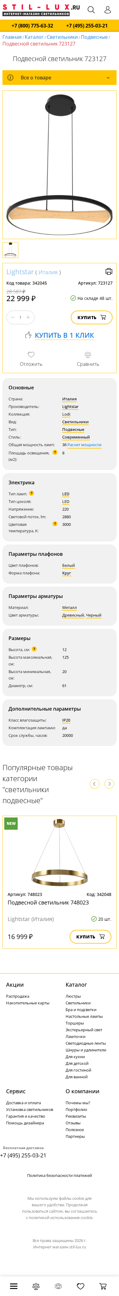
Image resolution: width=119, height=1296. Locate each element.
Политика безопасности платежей (59, 1175)
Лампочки (75, 1036)
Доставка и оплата (23, 1102)
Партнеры (75, 1136)
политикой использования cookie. (61, 1217)
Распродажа (17, 996)
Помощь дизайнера (25, 1123)
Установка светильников (29, 1109)
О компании (82, 1091)
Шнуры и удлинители (86, 1050)
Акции (15, 984)
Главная (12, 37)
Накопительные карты (27, 1003)
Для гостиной (78, 1070)
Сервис (16, 1091)
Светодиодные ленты (86, 1043)
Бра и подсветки (81, 1009)
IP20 (66, 720)
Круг (66, 573)
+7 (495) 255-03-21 (87, 26)
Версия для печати (109, 271)
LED (65, 494)
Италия (48, 272)
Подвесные (94, 37)
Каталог (34, 37)
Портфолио (76, 1109)
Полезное (75, 1129)
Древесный (73, 615)
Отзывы (73, 1123)
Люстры (73, 996)
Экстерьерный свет (84, 1029)
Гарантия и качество (25, 1116)
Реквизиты (76, 1116)
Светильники (62, 37)
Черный (94, 615)
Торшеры (75, 1023)
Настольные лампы (84, 1016)
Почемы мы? (78, 1102)
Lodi (66, 414)
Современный (76, 437)
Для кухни (75, 1056)
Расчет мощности (84, 444)
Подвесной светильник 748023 (48, 902)
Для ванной (77, 1076)
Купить (87, 317)
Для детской (77, 1063)
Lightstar (20, 271)
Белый (68, 565)
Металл (69, 607)
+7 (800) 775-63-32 (32, 26)
